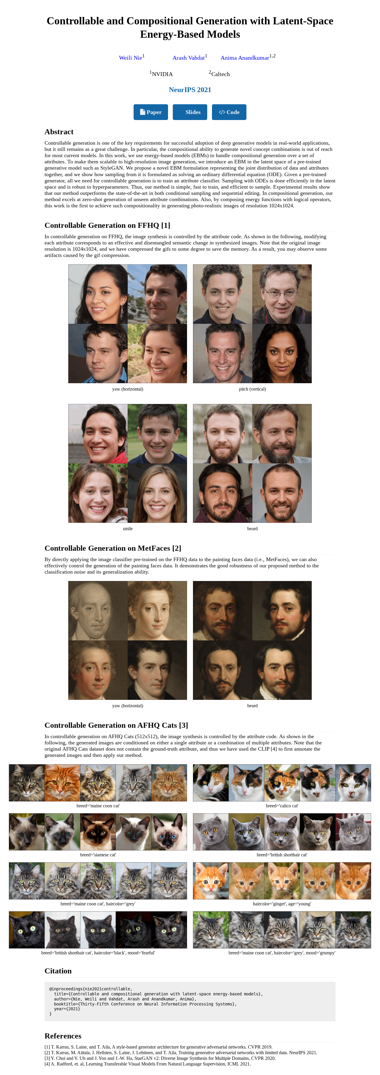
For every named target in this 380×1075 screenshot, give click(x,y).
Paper (153, 112)
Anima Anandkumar (245, 57)
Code (232, 112)
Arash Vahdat (188, 57)
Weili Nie (130, 57)
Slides (192, 112)
